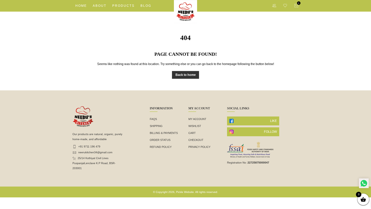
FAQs (153, 119)
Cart (192, 132)
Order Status (160, 139)
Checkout (195, 139)
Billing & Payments (164, 132)
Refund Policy (161, 146)
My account (197, 119)
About (99, 5)
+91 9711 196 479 (89, 146)
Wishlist (194, 126)
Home (81, 5)
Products (123, 5)
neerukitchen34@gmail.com (95, 152)
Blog (145, 5)
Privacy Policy (199, 146)
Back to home (185, 74)
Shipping (156, 126)
